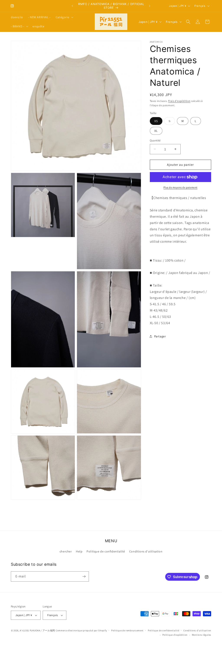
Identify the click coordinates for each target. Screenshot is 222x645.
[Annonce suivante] (149, 6)
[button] (64, 17)
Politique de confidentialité (106, 551)
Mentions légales (201, 634)
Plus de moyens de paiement (180, 187)
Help (79, 551)
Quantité (155, 140)
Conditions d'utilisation (145, 551)
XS (156, 121)
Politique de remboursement (127, 630)
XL (156, 131)
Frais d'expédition (179, 101)
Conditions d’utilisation (197, 630)
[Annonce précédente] (72, 6)
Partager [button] (160, 336)
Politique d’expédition (175, 634)
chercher (66, 551)
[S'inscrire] (84, 576)
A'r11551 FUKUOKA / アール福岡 (37, 630)
